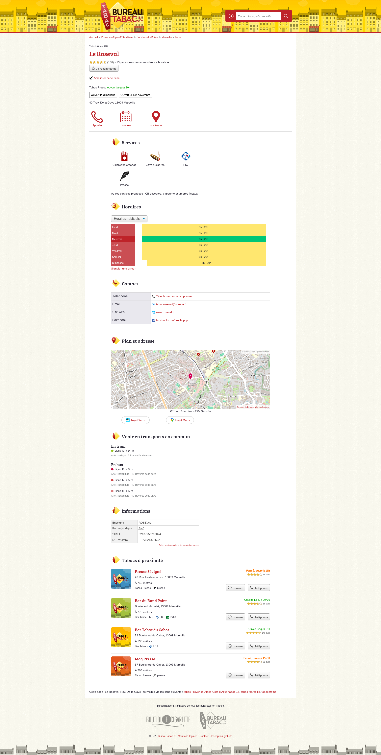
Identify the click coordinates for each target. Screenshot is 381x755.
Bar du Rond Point (151, 600)
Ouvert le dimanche (103, 94)
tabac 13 (233, 691)
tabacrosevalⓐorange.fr (171, 304)
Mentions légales (187, 736)
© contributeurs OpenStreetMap (255, 352)
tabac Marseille (250, 691)
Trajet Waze (138, 420)
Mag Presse (145, 659)
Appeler (97, 125)
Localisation (155, 125)
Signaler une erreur (123, 268)
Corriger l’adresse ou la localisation (253, 407)
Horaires (125, 125)
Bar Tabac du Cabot (152, 629)
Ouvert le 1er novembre (135, 94)
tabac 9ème (269, 691)
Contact (204, 736)
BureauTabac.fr (133, 16)
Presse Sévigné (148, 571)
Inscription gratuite (221, 736)
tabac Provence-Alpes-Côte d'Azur (205, 691)
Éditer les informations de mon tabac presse (179, 545)
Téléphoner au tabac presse (174, 296)
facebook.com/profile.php (172, 320)
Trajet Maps (182, 420)
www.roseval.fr (165, 312)
